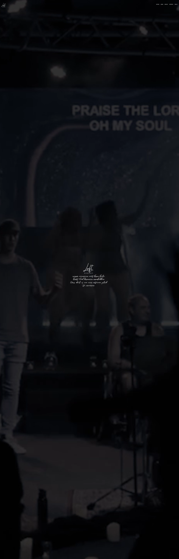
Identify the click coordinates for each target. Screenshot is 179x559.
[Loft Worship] (3, 5)
